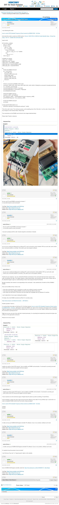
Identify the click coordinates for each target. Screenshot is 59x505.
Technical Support (17, 12)
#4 (56, 243)
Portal (25, 6)
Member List (39, 6)
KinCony (7, 503)
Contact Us (11, 499)
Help (54, 6)
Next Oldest (6, 480)
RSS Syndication (29, 501)
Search (32, 6)
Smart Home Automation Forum (7, 12)
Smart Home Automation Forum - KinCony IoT (23, 499)
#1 (56, 27)
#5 (56, 265)
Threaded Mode (53, 19)
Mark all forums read (51, 499)
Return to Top (35, 499)
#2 (56, 198)
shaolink (9, 22)
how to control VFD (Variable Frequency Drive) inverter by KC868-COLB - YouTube (21, 33)
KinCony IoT (16, 503)
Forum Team (6, 499)
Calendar (47, 6)
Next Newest (12, 480)
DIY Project (24, 12)
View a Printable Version (7, 484)
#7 (56, 385)
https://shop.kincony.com (14, 207)
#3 (56, 220)
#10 (56, 465)
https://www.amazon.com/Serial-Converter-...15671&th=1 (15, 300)
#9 (56, 440)
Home (20, 6)
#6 (56, 363)
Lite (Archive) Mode (42, 499)
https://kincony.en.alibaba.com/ (16, 209)
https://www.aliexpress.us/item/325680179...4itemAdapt (37, 467)
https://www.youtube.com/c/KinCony (15, 206)
